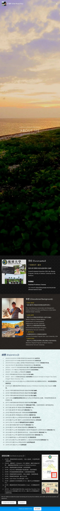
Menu (56, 3)
